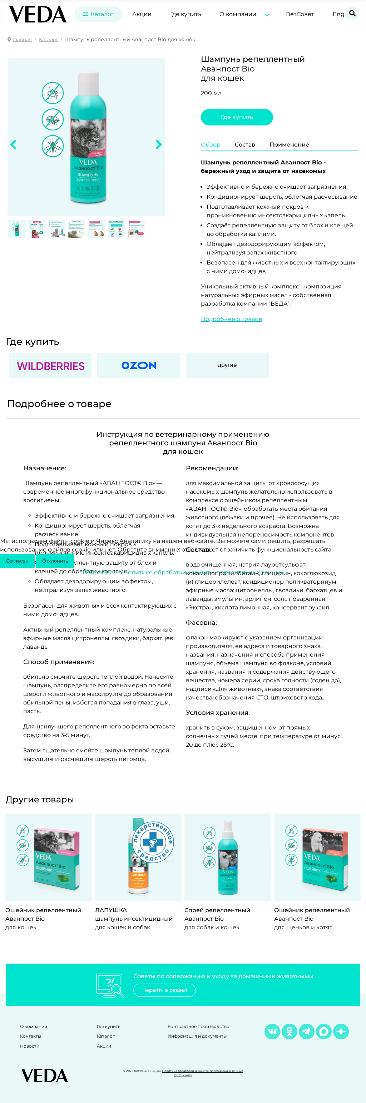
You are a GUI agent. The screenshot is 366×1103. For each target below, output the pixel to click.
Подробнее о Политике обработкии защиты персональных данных (183, 572)
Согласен (17, 561)
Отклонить (55, 561)
